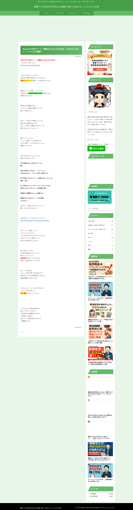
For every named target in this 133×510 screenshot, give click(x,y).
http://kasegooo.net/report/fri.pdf (30, 65)
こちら (96, 139)
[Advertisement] (66, 28)
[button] (111, 208)
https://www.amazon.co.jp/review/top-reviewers (34, 220)
